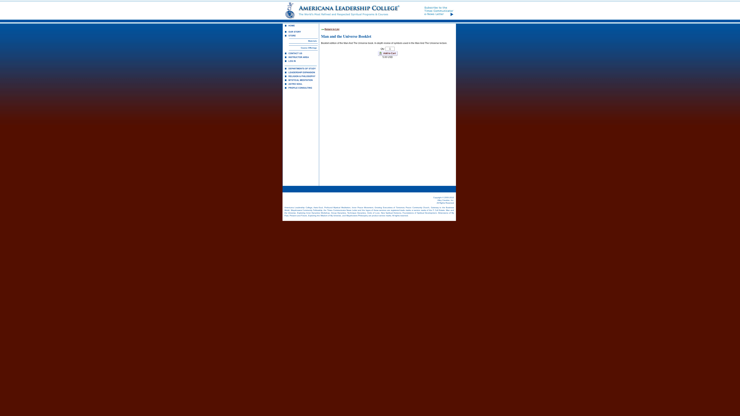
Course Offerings (309, 48)
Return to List (332, 29)
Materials (312, 41)
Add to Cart (389, 53)
